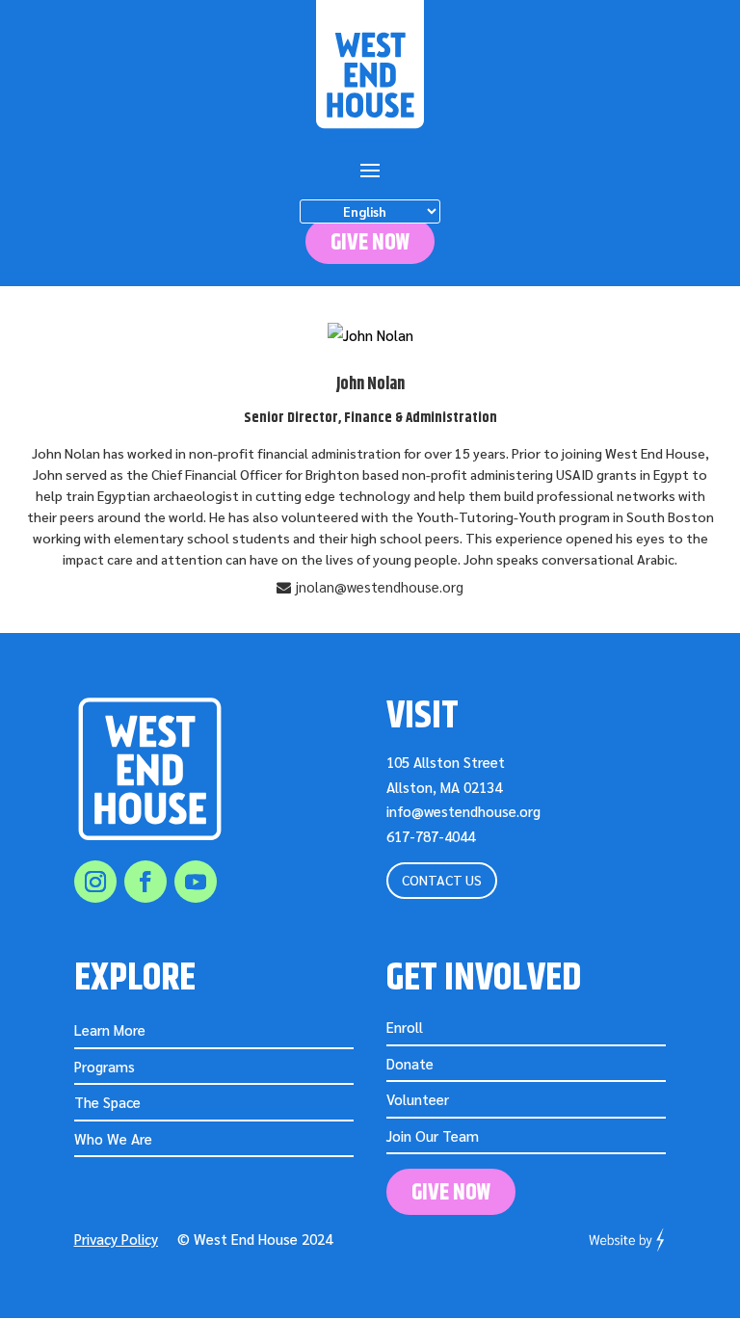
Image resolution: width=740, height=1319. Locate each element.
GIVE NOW (370, 242)
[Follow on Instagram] (95, 881)
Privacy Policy (116, 1238)
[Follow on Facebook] (145, 881)
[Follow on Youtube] (195, 881)
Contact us (442, 879)
